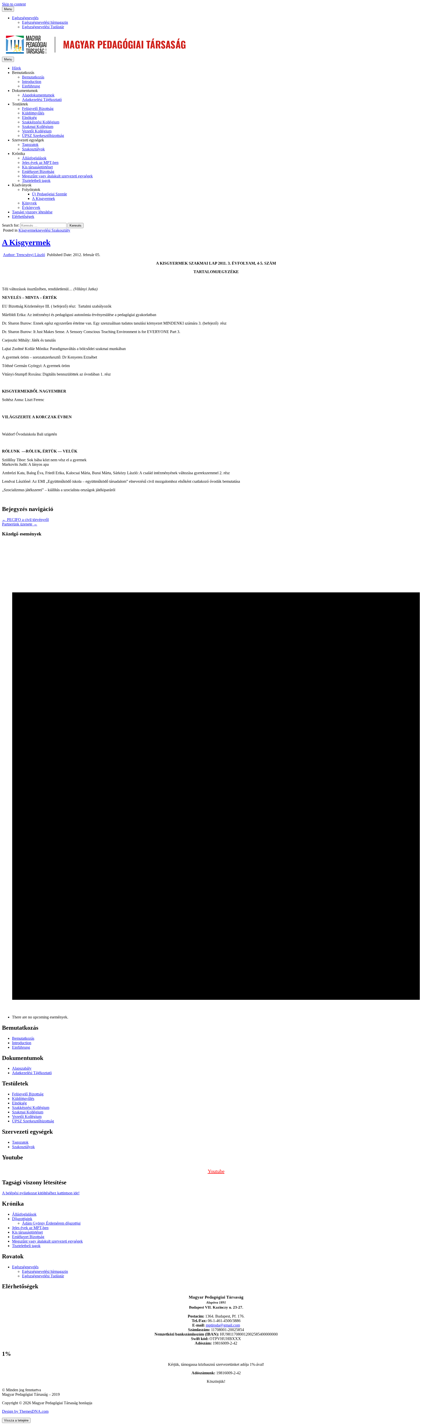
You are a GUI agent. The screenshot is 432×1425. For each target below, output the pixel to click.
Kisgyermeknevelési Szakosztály (44, 230)
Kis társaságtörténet (37, 167)
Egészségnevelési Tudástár (43, 27)
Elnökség (29, 117)
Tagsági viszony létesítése (32, 212)
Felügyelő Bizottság (38, 108)
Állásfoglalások (34, 158)
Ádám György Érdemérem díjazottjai (51, 1223)
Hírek (16, 68)
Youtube (216, 1171)
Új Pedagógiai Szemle (49, 194)
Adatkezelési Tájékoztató (42, 99)
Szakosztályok (33, 149)
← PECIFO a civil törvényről (25, 519)
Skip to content (14, 4)
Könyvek (29, 203)
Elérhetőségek (23, 216)
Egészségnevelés (25, 18)
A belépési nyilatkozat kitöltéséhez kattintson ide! (41, 1193)
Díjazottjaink (22, 1219)
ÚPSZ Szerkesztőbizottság (43, 135)
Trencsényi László (24, 255)
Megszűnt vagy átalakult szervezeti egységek (57, 176)
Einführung (31, 86)
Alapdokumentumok (38, 95)
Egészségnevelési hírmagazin (45, 22)
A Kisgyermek (43, 198)
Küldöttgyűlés (33, 113)
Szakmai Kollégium (37, 126)
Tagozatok (30, 144)
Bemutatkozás (33, 77)
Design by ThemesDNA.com (25, 1411)
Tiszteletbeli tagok (36, 180)
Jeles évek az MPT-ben (40, 162)
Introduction (31, 81)
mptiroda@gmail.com (223, 1325)
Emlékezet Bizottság (38, 171)
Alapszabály (22, 1068)
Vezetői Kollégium (37, 131)
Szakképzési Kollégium (40, 122)
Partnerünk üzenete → (19, 524)
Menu (8, 9)
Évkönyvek (31, 207)
